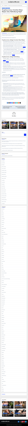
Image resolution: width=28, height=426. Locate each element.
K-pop (2, 294)
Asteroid (3, 222)
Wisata (3, 389)
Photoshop (3, 350)
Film (2, 263)
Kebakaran (3, 296)
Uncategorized (4, 385)
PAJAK (3, 342)
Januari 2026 (4, 168)
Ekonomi (3, 251)
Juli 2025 (3, 180)
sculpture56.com (13, 2)
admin (5, 13)
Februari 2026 (4, 166)
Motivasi (3, 325)
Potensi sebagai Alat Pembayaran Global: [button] (10, 49)
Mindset (3, 321)
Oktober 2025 (4, 174)
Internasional (4, 286)
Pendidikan (3, 346)
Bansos (3, 224)
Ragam (3, 356)
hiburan (3, 280)
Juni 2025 (3, 182)
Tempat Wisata (4, 375)
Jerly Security (4, 292)
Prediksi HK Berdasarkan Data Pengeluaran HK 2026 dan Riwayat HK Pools (12, 148)
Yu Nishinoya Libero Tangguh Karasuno (7, 150)
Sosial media (3, 371)
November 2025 (4, 172)
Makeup (3, 319)
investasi (3, 288)
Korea (2, 307)
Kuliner (3, 311)
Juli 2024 (3, 203)
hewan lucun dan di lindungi (6, 278)
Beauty (3, 226)
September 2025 (4, 176)
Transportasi (3, 381)
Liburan (3, 315)
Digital (3, 249)
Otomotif (3, 340)
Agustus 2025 (4, 178)
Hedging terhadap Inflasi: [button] (8, 52)
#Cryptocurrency (13, 13)
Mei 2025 (3, 184)
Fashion (3, 257)
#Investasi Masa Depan (19, 13)
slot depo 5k (3, 394)
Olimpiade (3, 338)
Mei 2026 (3, 164)
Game (2, 267)
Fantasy (3, 255)
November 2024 (4, 195)
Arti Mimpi (3, 218)
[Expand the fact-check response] (24, 47)
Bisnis (3, 236)
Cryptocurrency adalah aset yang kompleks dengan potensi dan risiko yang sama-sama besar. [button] (13, 75)
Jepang (3, 290)
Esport (3, 253)
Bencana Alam (4, 228)
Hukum (3, 282)
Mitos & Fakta (4, 323)
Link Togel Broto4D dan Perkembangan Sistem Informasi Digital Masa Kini (12, 143)
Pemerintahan (4, 344)
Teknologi (3, 373)
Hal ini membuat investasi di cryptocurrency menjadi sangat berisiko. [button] (13, 61)
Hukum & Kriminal (4, 284)
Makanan (3, 317)
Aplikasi (3, 216)
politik (3, 354)
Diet (2, 247)
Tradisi (3, 379)
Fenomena (3, 261)
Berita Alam (3, 232)
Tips (2, 377)
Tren (2, 383)
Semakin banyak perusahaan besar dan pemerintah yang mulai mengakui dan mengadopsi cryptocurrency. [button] (14, 46)
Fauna (3, 259)
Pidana (3, 352)
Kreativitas (3, 309)
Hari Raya (3, 276)
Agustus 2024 (4, 201)
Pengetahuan (4, 348)
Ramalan (3, 358)
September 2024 (4, 199)
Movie (2, 327)
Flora (2, 265)
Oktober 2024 (4, 197)
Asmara (3, 220)
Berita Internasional (4, 234)
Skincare (3, 369)
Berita (3, 230)
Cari (2, 132)
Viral (2, 387)
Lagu (2, 313)
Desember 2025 (4, 170)
